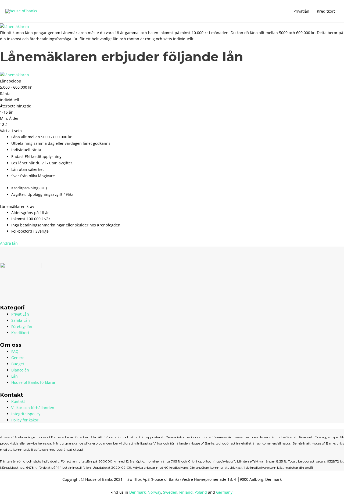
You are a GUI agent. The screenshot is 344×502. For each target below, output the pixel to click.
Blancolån (20, 370)
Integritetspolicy (25, 413)
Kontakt (18, 401)
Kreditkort (326, 11)
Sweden (170, 492)
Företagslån (21, 326)
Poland (201, 492)
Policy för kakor (24, 419)
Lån (14, 376)
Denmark (137, 492)
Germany (224, 492)
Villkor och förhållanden (32, 407)
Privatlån (301, 11)
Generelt (19, 357)
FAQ (15, 351)
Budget (17, 363)
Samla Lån (20, 320)
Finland (186, 492)
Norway (154, 492)
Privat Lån (20, 314)
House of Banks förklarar (33, 382)
